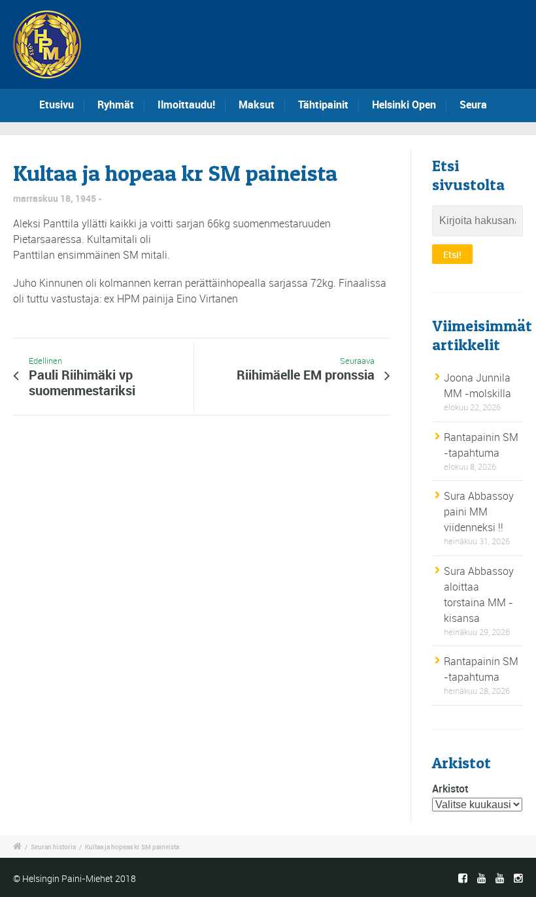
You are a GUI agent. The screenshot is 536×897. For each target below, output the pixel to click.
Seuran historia (53, 846)
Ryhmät (115, 104)
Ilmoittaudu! (186, 104)
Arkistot (450, 788)
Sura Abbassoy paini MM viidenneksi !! (479, 511)
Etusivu (56, 104)
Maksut (257, 104)
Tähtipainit (323, 104)
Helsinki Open (404, 104)
